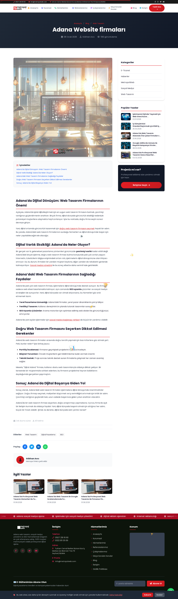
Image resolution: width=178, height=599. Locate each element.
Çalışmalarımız (99, 8)
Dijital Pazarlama (48, 434)
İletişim (145, 8)
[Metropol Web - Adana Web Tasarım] (19, 8)
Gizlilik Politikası (100, 569)
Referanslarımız (81, 8)
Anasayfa (34, 8)
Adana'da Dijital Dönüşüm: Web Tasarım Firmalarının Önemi (41, 169)
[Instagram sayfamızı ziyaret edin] (22, 550)
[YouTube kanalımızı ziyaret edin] (36, 550)
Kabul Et (147, 595)
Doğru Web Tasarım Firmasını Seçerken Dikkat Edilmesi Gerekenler (44, 179)
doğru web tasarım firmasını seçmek (76, 228)
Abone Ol (157, 583)
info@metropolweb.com (39, 2)
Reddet (160, 595)
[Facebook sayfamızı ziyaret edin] (15, 550)
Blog (135, 8)
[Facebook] (155, 2)
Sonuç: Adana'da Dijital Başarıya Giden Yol (34, 183)
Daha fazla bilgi (115, 595)
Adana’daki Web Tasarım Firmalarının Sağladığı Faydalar (39, 176)
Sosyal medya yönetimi (41, 265)
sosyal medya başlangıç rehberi (65, 319)
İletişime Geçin (140, 185)
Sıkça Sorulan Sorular (116, 8)
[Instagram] (158, 2)
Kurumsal (47, 8)
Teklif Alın (157, 7)
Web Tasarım (98, 23)
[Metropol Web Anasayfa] (23, 527)
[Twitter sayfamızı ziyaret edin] (29, 550)
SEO (61, 434)
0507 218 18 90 (20, 2)
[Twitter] (160, 2)
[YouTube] (164, 2)
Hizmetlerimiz (62, 8)
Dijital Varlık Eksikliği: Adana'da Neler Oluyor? (34, 173)
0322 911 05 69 (61, 540)
